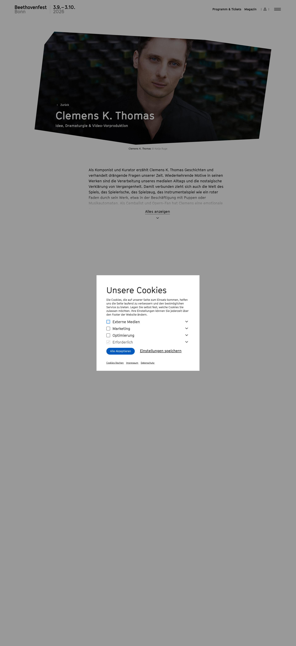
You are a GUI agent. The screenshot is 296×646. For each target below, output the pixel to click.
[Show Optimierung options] (186, 335)
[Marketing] (108, 329)
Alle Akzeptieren (120, 351)
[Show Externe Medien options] (186, 322)
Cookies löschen (115, 362)
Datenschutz (147, 362)
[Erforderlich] (108, 342)
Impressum (132, 362)
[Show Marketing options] (186, 328)
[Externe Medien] (108, 322)
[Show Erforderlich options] (186, 342)
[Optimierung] (108, 335)
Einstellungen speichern (160, 351)
